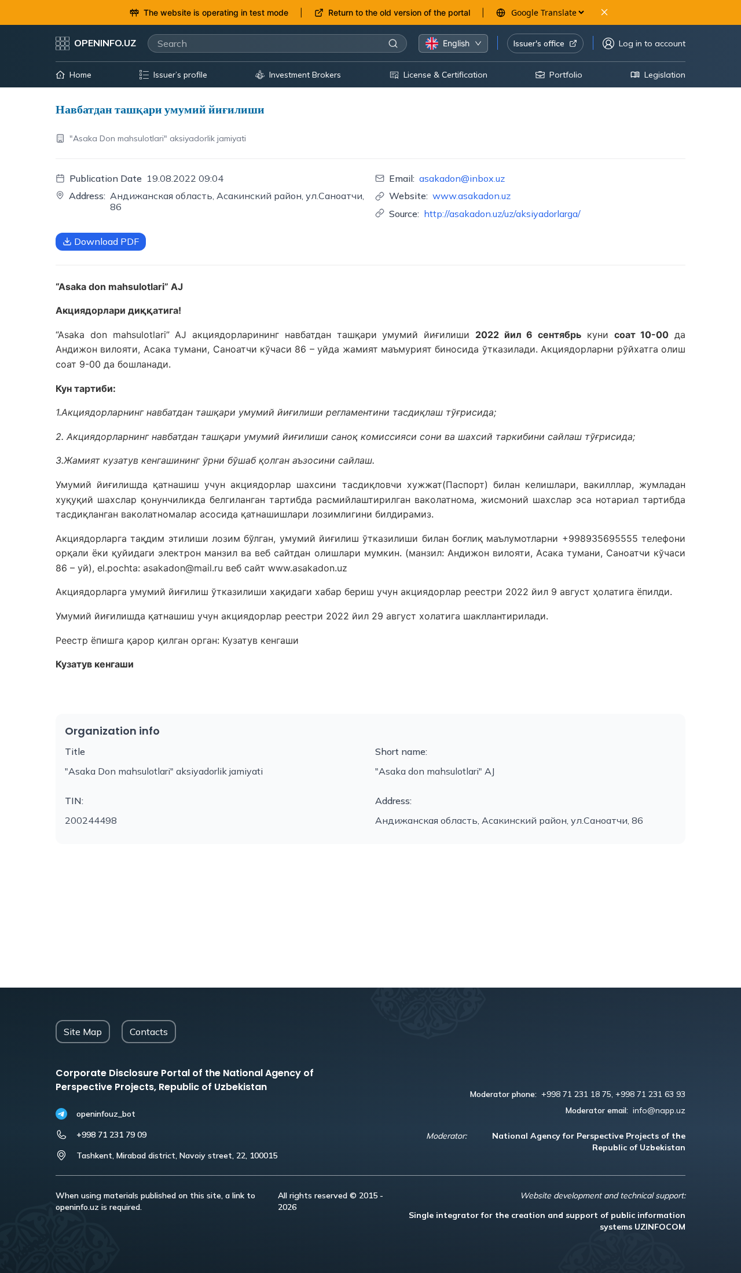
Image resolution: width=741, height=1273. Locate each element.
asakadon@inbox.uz (462, 178)
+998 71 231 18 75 (576, 1094)
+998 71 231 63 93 (650, 1094)
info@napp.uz (659, 1110)
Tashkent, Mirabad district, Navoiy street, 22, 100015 (176, 1155)
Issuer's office (538, 43)
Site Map (83, 1031)
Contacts (149, 1031)
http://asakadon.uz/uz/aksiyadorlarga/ (502, 213)
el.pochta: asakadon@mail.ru (160, 568)
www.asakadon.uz (471, 195)
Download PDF (106, 241)
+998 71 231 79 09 (111, 1134)
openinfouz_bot (105, 1114)
